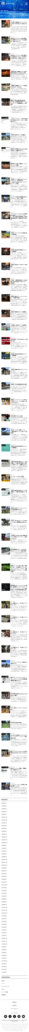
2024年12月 (4, 837)
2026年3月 (4, 808)
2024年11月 (4, 839)
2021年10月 (4, 885)
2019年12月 (4, 907)
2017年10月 (4, 961)
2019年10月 (4, 913)
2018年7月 (4, 947)
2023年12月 (4, 859)
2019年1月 (4, 935)
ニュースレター (14, 1012)
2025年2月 (4, 834)
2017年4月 (4, 966)
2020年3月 (4, 904)
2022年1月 (4, 882)
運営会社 (14, 1002)
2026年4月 (4, 806)
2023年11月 (4, 862)
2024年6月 (4, 851)
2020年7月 (4, 901)
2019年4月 (4, 927)
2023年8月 (4, 868)
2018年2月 (4, 958)
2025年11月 (4, 817)
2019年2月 (4, 932)
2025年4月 (4, 828)
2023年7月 (4, 870)
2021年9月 (4, 887)
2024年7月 (4, 848)
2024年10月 (4, 842)
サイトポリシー (14, 1008)
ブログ (3, 989)
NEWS (2, 980)
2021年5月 (4, 890)
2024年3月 (4, 856)
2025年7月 (4, 823)
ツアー (3, 983)
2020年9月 (4, 896)
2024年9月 (4, 845)
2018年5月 (4, 952)
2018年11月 (4, 941)
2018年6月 (4, 949)
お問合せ (14, 1005)
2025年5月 (4, 825)
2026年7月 (4, 803)
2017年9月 (4, 963)
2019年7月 (4, 918)
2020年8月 (4, 899)
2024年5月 (4, 854)
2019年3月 (4, 930)
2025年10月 (4, 820)
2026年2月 (4, 811)
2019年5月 (4, 924)
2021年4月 (4, 893)
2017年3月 (4, 969)
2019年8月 (4, 916)
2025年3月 (4, 831)
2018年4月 (4, 955)
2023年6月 (4, 873)
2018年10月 (4, 944)
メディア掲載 (4, 992)
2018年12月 (4, 938)
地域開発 (3, 995)
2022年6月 (4, 879)
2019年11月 (4, 910)
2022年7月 (4, 876)
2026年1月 (4, 814)
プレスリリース (5, 986)
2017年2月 (4, 972)
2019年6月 (4, 921)
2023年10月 (4, 865)
